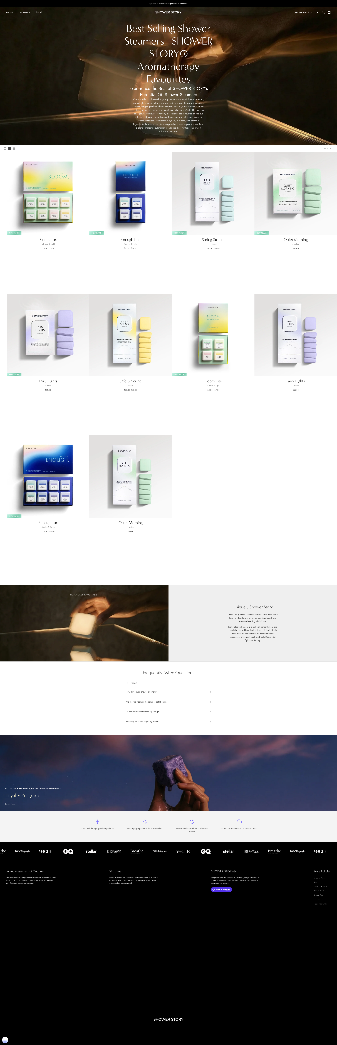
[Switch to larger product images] (5, 148)
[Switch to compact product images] (14, 148)
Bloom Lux (48, 239)
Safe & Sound (131, 381)
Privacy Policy (319, 891)
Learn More (10, 803)
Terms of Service (320, 886)
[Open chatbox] (5, 1040)
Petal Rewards (24, 12)
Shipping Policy (319, 878)
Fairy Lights (48, 381)
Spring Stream (213, 239)
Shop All (38, 12)
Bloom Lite (213, 381)
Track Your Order (320, 904)
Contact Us (318, 899)
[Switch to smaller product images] (9, 148)
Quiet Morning (296, 239)
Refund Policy (319, 895)
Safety (316, 882)
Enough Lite (130, 239)
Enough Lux (48, 522)
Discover (9, 12)
